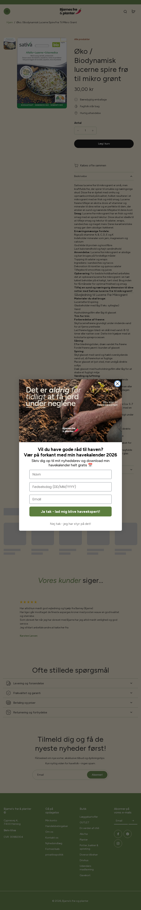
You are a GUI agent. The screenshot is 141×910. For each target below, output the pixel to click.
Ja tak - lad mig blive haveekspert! (70, 511)
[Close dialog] (117, 384)
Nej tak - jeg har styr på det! (70, 524)
